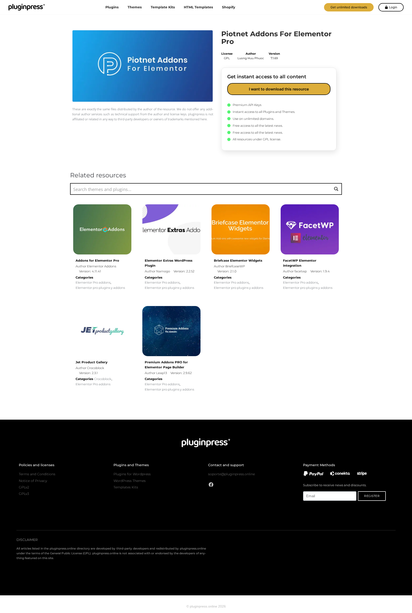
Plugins (111, 7)
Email (307, 488)
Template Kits (163, 7)
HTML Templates (198, 7)
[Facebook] (211, 484)
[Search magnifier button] (336, 189)
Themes (135, 7)
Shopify (228, 7)
